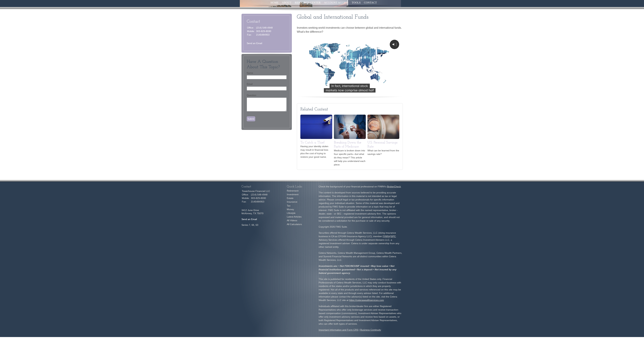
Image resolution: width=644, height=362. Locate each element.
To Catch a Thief (312, 142)
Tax (288, 205)
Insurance (292, 201)
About (286, 2)
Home (275, 2)
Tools (356, 2)
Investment (293, 194)
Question (251, 95)
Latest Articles (294, 216)
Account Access (336, 2)
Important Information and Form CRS (338, 329)
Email (250, 84)
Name (250, 73)
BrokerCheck (394, 186)
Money (290, 209)
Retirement (293, 190)
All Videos (292, 220)
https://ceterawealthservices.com (366, 300)
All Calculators (294, 224)
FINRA (386, 236)
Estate (290, 198)
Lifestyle (291, 213)
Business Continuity (370, 329)
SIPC (393, 236)
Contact (370, 2)
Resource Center (308, 2)
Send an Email (254, 43)
